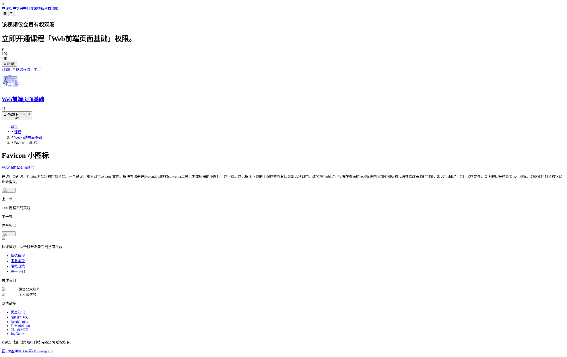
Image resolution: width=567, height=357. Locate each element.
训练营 (32, 9)
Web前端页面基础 (28, 137)
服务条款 (18, 261)
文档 (19, 9)
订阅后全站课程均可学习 (21, 69)
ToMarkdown (20, 326)
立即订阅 (9, 64)
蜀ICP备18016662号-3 (18, 351)
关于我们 (18, 271)
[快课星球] (7, 4)
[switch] (17, 115)
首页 (14, 127)
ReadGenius (19, 322)
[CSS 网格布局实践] (9, 190)
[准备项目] (9, 233)
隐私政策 (18, 266)
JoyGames (18, 334)
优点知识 (18, 312)
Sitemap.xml (44, 351)
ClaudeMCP (19, 330)
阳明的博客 (19, 317)
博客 (54, 9)
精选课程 (18, 256)
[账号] (5, 13)
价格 (44, 9)
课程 (8, 9)
